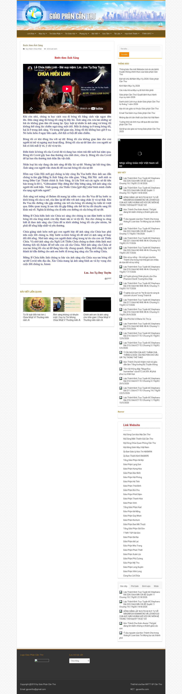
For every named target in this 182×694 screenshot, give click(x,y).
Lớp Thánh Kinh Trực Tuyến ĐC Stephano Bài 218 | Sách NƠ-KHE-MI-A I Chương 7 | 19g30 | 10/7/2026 (139, 286)
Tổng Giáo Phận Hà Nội (133, 460)
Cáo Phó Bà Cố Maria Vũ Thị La (137, 319)
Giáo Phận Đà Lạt (130, 541)
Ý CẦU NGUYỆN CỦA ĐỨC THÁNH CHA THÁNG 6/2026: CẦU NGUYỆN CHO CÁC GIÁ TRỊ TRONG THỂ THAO (139, 355)
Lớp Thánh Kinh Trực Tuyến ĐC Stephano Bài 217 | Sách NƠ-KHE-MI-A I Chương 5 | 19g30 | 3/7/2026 (139, 302)
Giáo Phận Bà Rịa (130, 537)
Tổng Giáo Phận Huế (132, 507)
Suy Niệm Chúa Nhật (34, 49)
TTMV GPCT (147, 34)
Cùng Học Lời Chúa (131, 576)
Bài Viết (95, 34)
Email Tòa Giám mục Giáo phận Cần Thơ (137, 113)
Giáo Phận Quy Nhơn (132, 516)
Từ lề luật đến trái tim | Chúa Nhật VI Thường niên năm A (36, 317)
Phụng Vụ (83, 34)
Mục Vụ (42, 34)
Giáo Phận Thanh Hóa (133, 499)
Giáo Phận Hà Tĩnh (131, 481)
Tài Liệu (117, 34)
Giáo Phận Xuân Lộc (132, 554)
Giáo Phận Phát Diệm (132, 494)
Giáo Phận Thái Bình (132, 486)
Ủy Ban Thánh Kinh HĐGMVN (136, 456)
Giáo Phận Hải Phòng (132, 477)
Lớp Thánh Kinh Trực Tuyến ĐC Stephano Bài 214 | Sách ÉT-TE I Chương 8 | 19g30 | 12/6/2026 (139, 336)
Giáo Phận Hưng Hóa (132, 469)
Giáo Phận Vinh (130, 503)
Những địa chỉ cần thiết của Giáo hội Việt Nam (139, 117)
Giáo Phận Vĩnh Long (132, 571)
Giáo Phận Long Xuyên (133, 567)
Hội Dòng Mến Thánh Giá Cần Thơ (138, 439)
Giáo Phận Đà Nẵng (131, 511)
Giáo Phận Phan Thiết (132, 550)
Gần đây (123, 586)
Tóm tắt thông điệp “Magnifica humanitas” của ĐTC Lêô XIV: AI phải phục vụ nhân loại (137, 371)
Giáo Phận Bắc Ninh (132, 473)
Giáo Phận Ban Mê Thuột (134, 524)
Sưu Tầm (106, 34)
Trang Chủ (22, 33)
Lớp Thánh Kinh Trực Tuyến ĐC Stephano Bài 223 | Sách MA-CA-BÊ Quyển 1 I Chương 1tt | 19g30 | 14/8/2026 (139, 190)
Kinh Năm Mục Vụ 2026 (129, 86)
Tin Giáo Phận (55, 34)
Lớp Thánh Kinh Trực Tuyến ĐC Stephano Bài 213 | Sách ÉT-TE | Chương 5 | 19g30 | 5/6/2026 (139, 345)
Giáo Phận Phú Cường (133, 558)
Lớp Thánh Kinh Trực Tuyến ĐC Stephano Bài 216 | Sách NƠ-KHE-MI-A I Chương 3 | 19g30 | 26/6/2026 (139, 312)
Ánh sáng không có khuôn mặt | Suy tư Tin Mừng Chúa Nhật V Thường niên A (66, 317)
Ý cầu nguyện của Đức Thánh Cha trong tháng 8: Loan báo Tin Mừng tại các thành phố (139, 221)
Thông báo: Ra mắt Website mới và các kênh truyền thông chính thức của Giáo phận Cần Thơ (139, 72)
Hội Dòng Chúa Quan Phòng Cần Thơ (139, 443)
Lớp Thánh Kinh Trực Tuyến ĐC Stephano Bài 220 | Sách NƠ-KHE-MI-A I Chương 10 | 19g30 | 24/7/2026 (139, 250)
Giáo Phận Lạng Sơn (132, 464)
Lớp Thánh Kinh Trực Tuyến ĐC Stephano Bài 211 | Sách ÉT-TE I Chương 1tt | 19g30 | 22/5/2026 (139, 390)
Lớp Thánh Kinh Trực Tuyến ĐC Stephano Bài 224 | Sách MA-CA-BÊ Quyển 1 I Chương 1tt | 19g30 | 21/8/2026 (139, 181)
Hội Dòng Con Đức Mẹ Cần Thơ (136, 434)
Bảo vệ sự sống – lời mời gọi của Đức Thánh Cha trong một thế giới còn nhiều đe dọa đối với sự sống (139, 260)
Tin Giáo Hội (70, 34)
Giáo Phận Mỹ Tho (131, 563)
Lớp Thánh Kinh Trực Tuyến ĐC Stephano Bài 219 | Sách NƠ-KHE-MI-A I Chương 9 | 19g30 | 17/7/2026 (139, 269)
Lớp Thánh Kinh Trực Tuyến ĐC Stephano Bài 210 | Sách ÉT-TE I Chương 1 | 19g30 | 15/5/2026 (139, 400)
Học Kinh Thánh (131, 34)
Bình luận (146, 586)
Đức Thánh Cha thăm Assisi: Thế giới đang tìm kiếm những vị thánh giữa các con (138, 212)
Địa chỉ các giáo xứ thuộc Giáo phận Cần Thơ (139, 109)
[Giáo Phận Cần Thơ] (91, 15)
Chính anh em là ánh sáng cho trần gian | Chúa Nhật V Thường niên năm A (96, 317)
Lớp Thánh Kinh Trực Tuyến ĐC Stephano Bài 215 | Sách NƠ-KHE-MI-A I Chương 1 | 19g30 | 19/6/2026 (139, 326)
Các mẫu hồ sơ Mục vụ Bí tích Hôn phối (136, 90)
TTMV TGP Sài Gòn (131, 533)
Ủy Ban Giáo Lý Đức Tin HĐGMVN (137, 451)
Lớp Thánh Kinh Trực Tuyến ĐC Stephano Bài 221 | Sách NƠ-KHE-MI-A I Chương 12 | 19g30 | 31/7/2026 (139, 240)
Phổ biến (135, 586)
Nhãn (156, 586)
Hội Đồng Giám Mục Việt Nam (136, 447)
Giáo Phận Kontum (131, 520)
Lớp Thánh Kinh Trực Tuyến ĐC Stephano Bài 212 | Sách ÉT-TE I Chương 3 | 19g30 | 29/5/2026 (139, 381)
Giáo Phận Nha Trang (132, 546)
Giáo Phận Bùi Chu (131, 490)
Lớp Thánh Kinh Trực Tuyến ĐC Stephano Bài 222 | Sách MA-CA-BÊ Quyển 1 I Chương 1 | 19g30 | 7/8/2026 (139, 231)
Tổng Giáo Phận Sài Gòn (134, 528)
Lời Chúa (30, 34)
